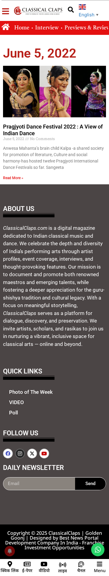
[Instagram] (20, 453)
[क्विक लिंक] (10, 564)
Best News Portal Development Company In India (52, 540)
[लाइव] (62, 564)
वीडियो (44, 570)
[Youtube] (44, 453)
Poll (13, 413)
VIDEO (16, 402)
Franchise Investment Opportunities (64, 545)
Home (21, 28)
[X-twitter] (32, 453)
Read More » (13, 178)
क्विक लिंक (10, 570)
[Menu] (100, 564)
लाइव (62, 571)
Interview (47, 28)
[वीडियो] (44, 564)
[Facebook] (8, 453)
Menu (100, 570)
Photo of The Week (31, 392)
